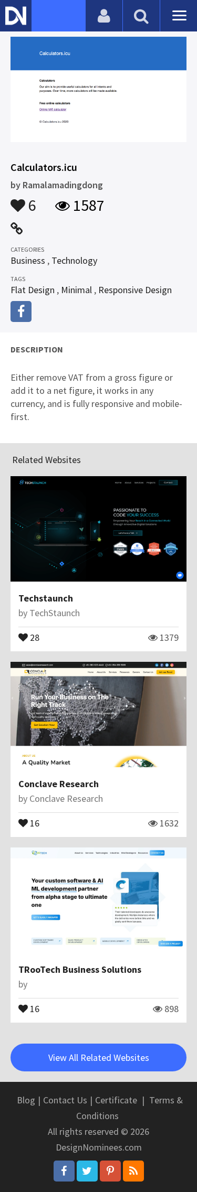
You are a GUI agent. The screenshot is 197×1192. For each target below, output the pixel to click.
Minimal (76, 290)
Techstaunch (45, 598)
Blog (26, 1100)
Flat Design (33, 290)
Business (28, 260)
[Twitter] (87, 1171)
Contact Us (65, 1100)
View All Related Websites (98, 1057)
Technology (74, 260)
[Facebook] (64, 1171)
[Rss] (133, 1171)
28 (33, 636)
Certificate (116, 1100)
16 (33, 822)
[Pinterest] (110, 1171)
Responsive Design (135, 290)
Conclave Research (58, 784)
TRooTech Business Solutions (79, 969)
